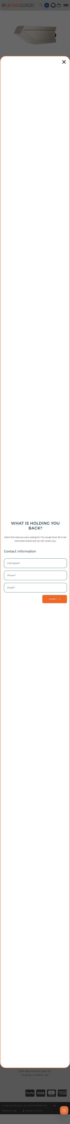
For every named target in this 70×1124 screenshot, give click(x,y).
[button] (64, 62)
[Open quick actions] (64, 1110)
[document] (35, 562)
